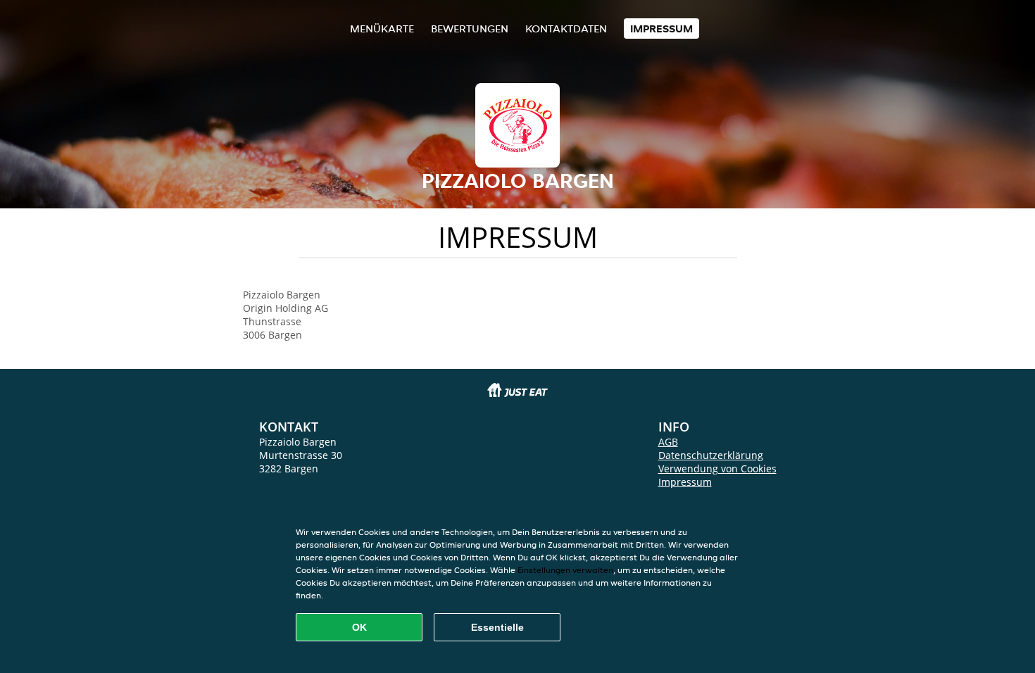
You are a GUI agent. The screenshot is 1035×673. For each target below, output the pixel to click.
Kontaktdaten (566, 28)
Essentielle (497, 627)
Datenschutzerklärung (710, 455)
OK (359, 627)
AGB (668, 441)
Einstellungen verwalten (565, 570)
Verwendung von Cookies (717, 468)
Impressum (661, 28)
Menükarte (382, 28)
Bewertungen (469, 28)
